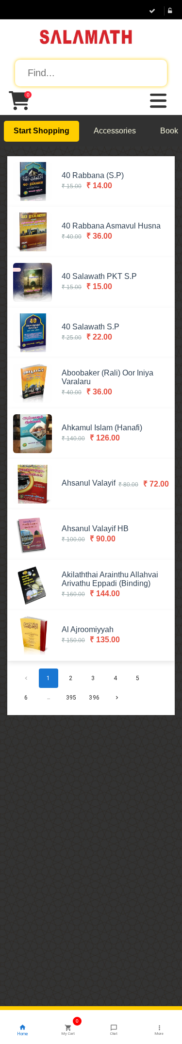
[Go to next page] (117, 697)
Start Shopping (41, 131)
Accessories (115, 131)
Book (169, 131)
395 (71, 697)
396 (94, 697)
